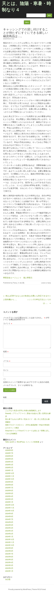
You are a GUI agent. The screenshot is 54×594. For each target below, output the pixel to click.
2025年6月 (9, 490)
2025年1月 (9, 502)
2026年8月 (9, 450)
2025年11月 (9, 476)
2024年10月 (9, 510)
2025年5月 (9, 493)
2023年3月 (9, 565)
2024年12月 (9, 505)
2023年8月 (9, 551)
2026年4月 (9, 461)
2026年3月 (9, 464)
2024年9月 (9, 513)
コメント (7, 323)
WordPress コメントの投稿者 (28, 442)
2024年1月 (9, 536)
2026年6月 (9, 456)
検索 (5, 397)
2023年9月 (9, 548)
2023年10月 (9, 545)
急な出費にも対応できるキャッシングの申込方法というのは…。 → (39, 299)
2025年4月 (9, 496)
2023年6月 (9, 556)
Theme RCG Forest (39, 589)
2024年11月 (9, 507)
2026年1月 (9, 470)
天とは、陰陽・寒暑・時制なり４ (26, 6)
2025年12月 (9, 473)
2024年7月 (9, 519)
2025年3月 (9, 499)
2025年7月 (9, 487)
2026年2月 (9, 467)
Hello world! (9, 442)
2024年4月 (9, 528)
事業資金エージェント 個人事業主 (18, 277)
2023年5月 (9, 559)
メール (6, 360)
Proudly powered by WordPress (19, 589)
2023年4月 (9, 562)
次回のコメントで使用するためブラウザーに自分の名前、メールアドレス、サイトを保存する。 (27, 383)
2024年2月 (9, 533)
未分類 (22, 283)
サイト (6, 370)
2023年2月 (9, 568)
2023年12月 (9, 539)
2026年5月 (9, 459)
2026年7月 (9, 453)
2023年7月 (9, 553)
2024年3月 (9, 530)
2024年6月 (9, 522)
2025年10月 (9, 479)
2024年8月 (9, 516)
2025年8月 (9, 484)
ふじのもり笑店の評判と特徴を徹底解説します (23, 410)
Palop (15, 283)
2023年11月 (9, 542)
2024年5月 (9, 525)
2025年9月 (9, 482)
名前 (5, 351)
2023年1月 (9, 571)
